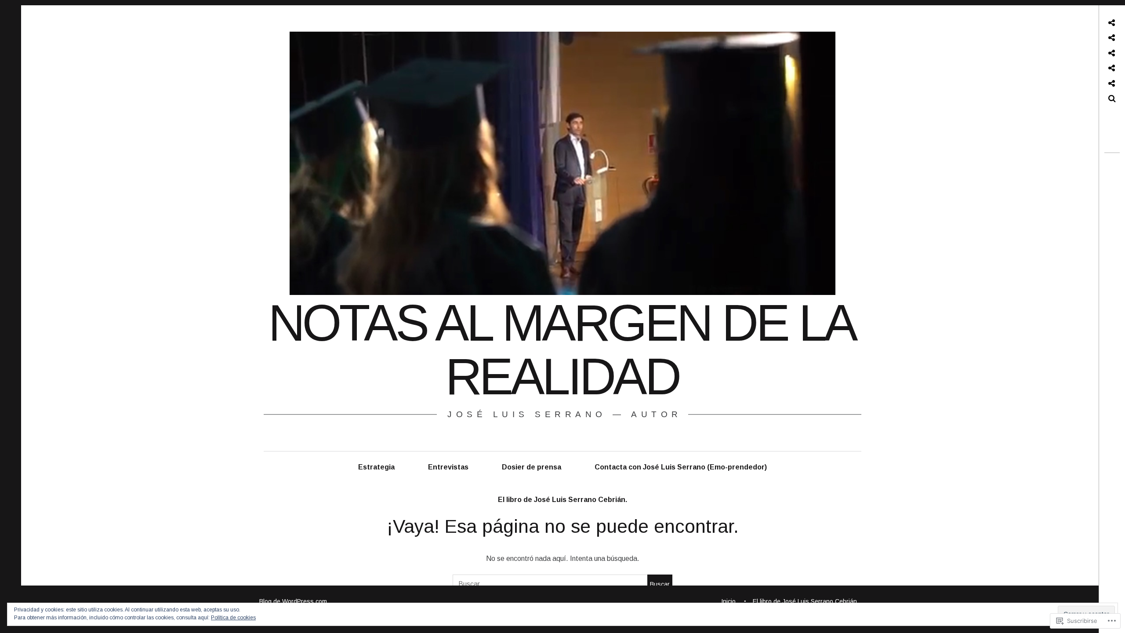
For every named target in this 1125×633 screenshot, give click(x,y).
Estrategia (376, 467)
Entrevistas (448, 467)
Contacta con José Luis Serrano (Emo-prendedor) (681, 467)
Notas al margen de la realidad (562, 350)
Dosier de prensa (531, 467)
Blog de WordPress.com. (294, 601)
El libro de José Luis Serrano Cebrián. (562, 499)
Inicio (728, 601)
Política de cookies (233, 618)
